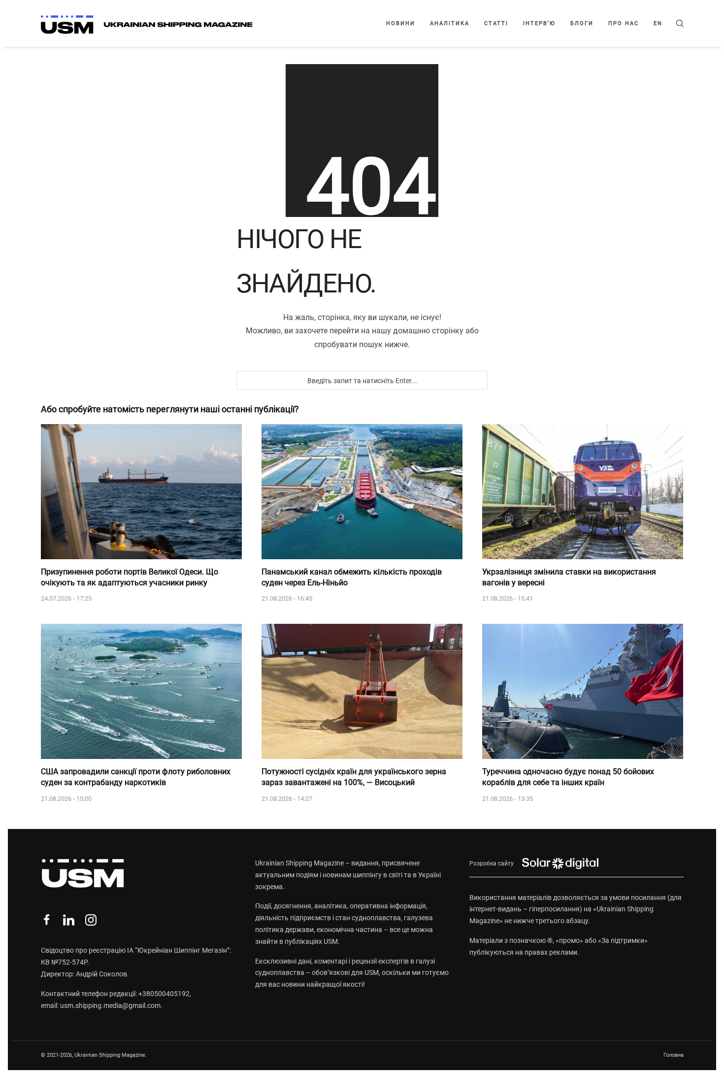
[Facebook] (46, 920)
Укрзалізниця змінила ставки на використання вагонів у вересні (569, 577)
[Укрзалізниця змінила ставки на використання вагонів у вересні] (582, 491)
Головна (673, 1055)
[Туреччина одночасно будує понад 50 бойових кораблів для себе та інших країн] (582, 691)
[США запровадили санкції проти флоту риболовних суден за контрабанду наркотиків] (141, 691)
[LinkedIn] (68, 920)
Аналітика (449, 23)
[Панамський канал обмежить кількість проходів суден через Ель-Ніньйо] (362, 491)
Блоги (581, 23)
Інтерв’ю (539, 23)
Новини (400, 23)
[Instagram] (91, 920)
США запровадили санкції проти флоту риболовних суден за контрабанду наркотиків (135, 777)
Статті (496, 23)
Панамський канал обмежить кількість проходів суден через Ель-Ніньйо (352, 577)
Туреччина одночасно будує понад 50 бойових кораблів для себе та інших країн (568, 777)
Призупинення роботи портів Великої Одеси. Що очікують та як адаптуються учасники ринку (129, 577)
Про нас (623, 23)
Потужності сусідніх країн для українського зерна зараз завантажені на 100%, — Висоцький (354, 777)
